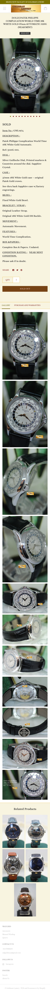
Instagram (9, 964)
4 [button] (19, 116)
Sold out (25, 289)
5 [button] (22, 116)
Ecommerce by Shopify (36, 988)
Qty (8, 280)
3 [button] (16, 116)
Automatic (6, 931)
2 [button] (13, 116)
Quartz (5, 938)
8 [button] (30, 116)
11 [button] (39, 116)
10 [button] (36, 116)
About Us (5, 978)
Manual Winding (8, 934)
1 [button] (10, 116)
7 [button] (27, 116)
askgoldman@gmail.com (11, 953)
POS (22, 988)
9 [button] (33, 116)
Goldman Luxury (12, 988)
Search (5, 975)
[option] (25, 75)
